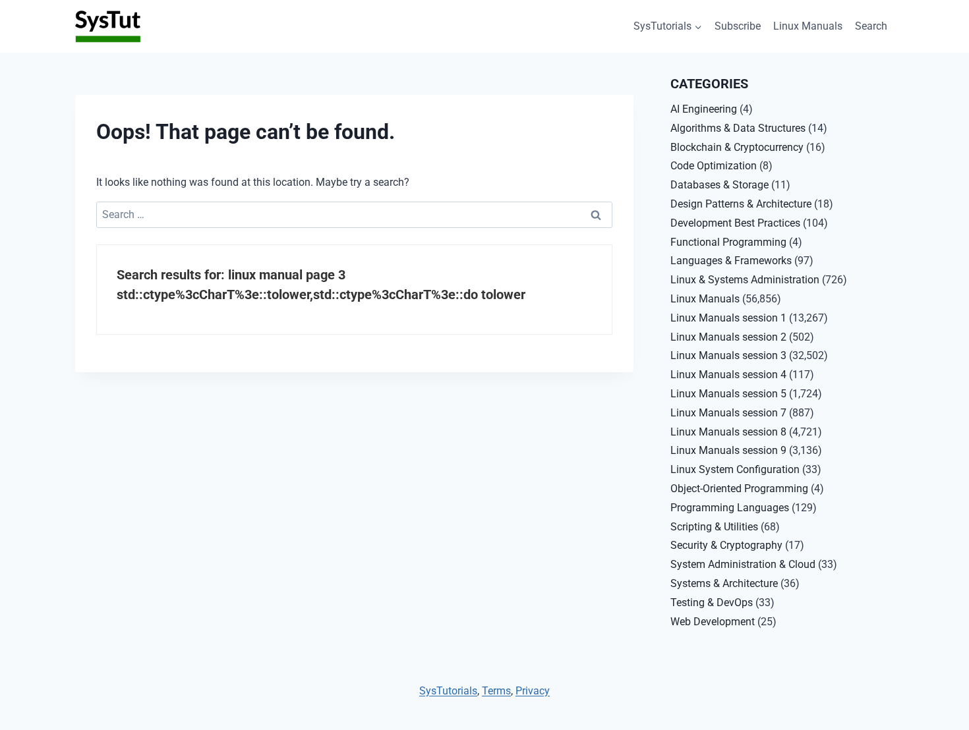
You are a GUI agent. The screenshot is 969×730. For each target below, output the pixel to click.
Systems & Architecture (724, 583)
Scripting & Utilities (714, 526)
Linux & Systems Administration (744, 279)
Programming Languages (729, 507)
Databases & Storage (719, 185)
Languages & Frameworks (731, 260)
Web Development (712, 621)
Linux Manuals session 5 (728, 393)
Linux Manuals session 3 (728, 355)
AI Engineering (703, 109)
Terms (496, 691)
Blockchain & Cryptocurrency (737, 147)
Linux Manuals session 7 (728, 413)
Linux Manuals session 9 (728, 450)
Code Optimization (713, 165)
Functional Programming (728, 242)
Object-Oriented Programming (739, 488)
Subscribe (738, 26)
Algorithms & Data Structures (738, 128)
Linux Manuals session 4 (728, 374)
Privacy (532, 691)
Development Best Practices (735, 223)
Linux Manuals (807, 26)
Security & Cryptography (726, 545)
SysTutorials (448, 691)
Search (871, 26)
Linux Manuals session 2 (728, 337)
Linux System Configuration (735, 469)
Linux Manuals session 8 (728, 432)
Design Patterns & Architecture (740, 204)
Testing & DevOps (711, 602)
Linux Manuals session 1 (728, 318)
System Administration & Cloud (742, 564)
